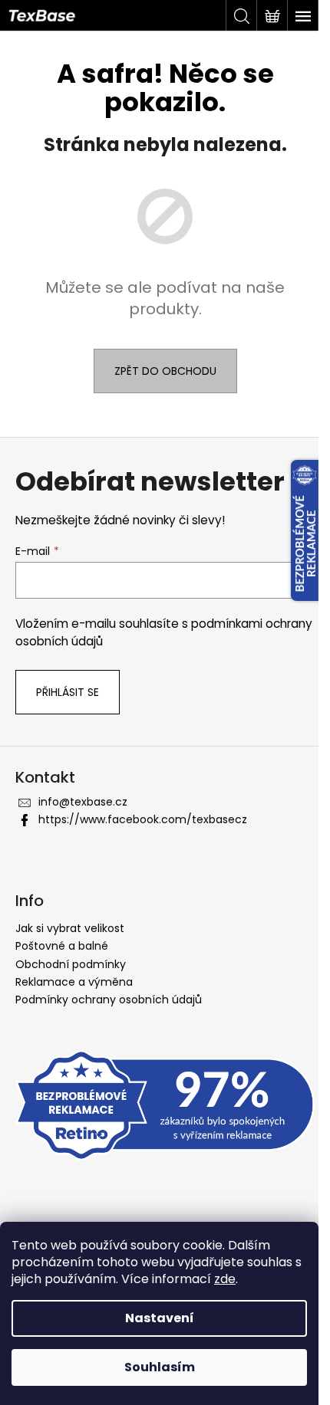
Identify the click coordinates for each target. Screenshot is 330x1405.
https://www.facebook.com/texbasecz (142, 819)
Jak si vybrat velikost (69, 928)
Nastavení (159, 1318)
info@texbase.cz (82, 801)
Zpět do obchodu (165, 371)
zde (225, 1279)
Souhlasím (159, 1367)
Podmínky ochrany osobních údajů (108, 999)
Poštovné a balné (61, 946)
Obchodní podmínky (70, 964)
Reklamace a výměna (74, 982)
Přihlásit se (67, 692)
